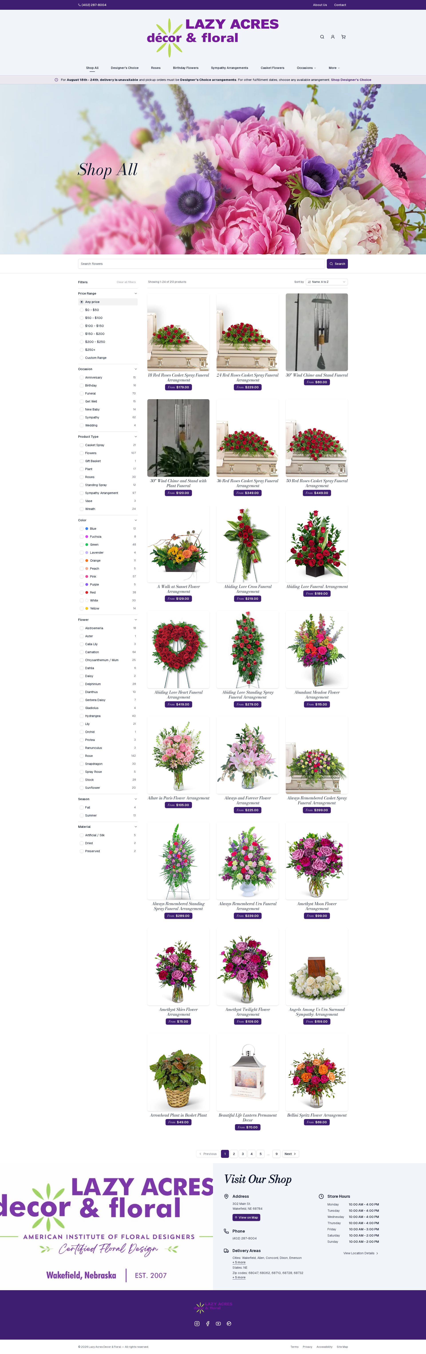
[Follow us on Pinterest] (229, 1323)
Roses (156, 68)
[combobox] (327, 282)
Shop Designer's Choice (351, 80)
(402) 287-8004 (94, 5)
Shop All (92, 68)
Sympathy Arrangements (229, 68)
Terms (294, 1347)
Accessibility (324, 1347)
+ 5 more (239, 1262)
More (333, 68)
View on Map (248, 1217)
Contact (340, 5)
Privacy (307, 1347)
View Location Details (359, 1253)
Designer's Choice (125, 68)
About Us (320, 5)
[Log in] (332, 36)
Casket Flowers (272, 68)
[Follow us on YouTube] (218, 1323)
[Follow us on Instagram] (197, 1323)
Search (340, 264)
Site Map (342, 1347)
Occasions (305, 68)
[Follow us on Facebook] (207, 1323)
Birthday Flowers (186, 68)
